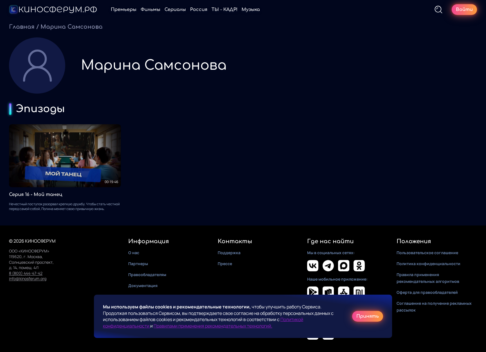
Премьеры (123, 9)
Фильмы (150, 9)
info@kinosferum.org (27, 278)
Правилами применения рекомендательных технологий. (213, 326)
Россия (198, 9)
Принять (367, 316)
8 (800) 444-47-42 (25, 273)
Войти (464, 9)
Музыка (251, 9)
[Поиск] (438, 9)
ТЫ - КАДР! (224, 9)
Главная (22, 27)
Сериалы (175, 9)
